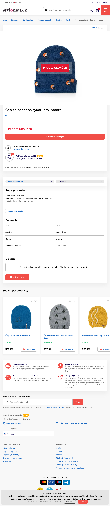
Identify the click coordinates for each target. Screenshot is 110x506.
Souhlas (83, 502)
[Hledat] (46, 10)
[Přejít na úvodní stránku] (15, 10)
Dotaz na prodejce (55, 136)
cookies (58, 502)
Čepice (59, 20)
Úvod (5, 20)
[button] (105, 10)
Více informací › (12, 116)
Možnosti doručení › (21, 149)
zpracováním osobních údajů (53, 407)
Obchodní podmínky (65, 458)
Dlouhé (68, 20)
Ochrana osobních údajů (67, 461)
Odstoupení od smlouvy (66, 465)
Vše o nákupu (9, 448)
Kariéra (59, 455)
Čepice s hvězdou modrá (18, 335)
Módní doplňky (27, 20)
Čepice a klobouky (44, 20)
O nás (58, 448)
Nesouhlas (69, 502)
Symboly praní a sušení (13, 458)
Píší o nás (7, 461)
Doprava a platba (10, 451)
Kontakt (59, 451)
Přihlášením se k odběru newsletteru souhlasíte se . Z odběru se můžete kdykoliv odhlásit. (48, 407)
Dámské (14, 20)
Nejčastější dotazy (11, 455)
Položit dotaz (18, 277)
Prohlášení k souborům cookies (70, 468)
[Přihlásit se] (91, 10)
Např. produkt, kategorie (60, 10)
